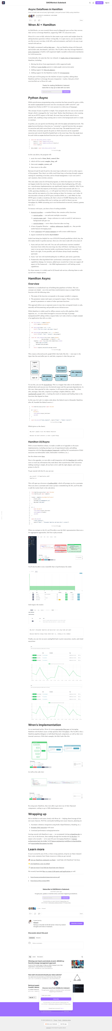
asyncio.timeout (38, 223)
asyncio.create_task (39, 218)
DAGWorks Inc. (47, 15)
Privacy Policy (67, 1004)
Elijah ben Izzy (39, 15)
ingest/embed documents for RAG (42, 843)
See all (31, 997)
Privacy (55, 1020)
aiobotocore (59, 226)
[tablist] (34, 937)
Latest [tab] (34, 956)
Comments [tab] (32, 938)
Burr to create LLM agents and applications (57, 871)
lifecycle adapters (49, 70)
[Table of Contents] (2, 515)
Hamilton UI (72, 460)
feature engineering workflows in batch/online (66, 841)
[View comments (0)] (35, 20)
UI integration (64, 73)
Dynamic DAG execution (39, 827)
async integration (33, 52)
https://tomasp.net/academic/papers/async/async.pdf (45, 877)
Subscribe (99, 2)
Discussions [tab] (40, 956)
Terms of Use (63, 1002)
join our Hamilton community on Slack (42, 860)
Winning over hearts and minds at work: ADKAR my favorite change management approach (46, 962)
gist (59, 150)
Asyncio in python (37, 212)
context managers (50, 232)
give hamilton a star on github (40, 864)
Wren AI (62, 30)
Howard (55, 15)
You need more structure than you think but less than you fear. (44, 977)
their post (51, 47)
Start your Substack (52, 1024)
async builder (42, 67)
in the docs (73, 836)
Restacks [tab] (38, 938)
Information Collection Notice (55, 1004)
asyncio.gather (38, 215)
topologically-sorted (34, 394)
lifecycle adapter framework (51, 450)
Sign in (107, 2)
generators (38, 232)
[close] (70, 981)
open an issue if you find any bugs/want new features (47, 868)
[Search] (89, 2)
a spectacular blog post (62, 729)
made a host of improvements (70, 58)
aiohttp (52, 226)
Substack (48, 1027)
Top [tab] (30, 956)
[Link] (26, 25)
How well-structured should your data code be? (45, 975)
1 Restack (43, 908)
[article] (56, 966)
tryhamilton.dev (75, 834)
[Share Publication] (93, 2)
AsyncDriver (48, 385)
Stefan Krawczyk (48, 968)
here (61, 422)
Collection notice (66, 1020)
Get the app (63, 1024)
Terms (59, 1020)
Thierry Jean (37, 991)
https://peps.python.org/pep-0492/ (40, 881)
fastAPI (66, 226)
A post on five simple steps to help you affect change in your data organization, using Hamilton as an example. (45, 965)
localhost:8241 (52, 483)
